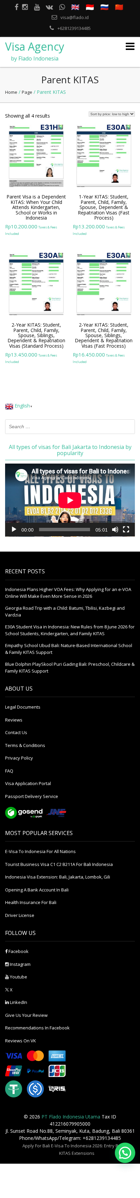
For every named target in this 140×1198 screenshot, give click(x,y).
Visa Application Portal (28, 783)
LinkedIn (18, 1002)
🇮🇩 (90, 7)
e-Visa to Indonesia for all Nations (40, 851)
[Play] (14, 529)
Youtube (18, 977)
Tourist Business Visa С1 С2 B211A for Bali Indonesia (59, 864)
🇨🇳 (119, 7)
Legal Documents (22, 707)
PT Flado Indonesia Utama (70, 1116)
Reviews (13, 720)
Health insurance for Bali (30, 902)
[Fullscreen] (126, 529)
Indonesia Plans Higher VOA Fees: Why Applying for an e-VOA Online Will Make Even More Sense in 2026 (68, 592)
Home (11, 92)
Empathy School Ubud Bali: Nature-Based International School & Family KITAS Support (68, 648)
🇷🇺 (104, 7)
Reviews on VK (20, 1041)
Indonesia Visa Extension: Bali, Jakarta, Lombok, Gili (57, 877)
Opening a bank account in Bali (37, 890)
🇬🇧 (75, 7)
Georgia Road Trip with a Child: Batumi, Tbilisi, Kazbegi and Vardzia (65, 611)
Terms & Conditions (25, 745)
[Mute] (115, 529)
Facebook (18, 951)
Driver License (19, 915)
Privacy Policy (19, 758)
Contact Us (16, 732)
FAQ (9, 771)
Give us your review (26, 1015)
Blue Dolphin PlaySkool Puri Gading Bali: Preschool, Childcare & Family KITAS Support (70, 667)
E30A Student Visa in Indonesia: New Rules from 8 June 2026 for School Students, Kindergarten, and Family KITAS (70, 630)
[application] (70, 500)
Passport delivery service (31, 796)
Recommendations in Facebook (37, 1028)
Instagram (20, 964)
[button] (125, 1153)
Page (27, 92)
